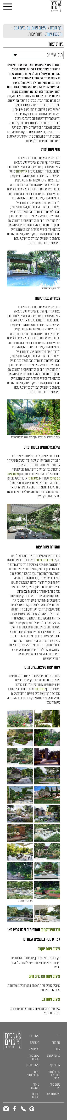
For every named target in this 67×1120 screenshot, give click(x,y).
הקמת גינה (34, 1049)
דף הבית (56, 28)
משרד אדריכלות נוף (33, 1073)
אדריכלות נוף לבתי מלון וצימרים (54, 1075)
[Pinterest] (31, 1108)
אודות (57, 1049)
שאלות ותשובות (35, 1086)
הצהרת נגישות (53, 1094)
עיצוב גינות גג (51, 999)
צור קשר (56, 1042)
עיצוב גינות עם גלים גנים (30, 28)
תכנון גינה (34, 1042)
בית (58, 1036)
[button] (15, 55)
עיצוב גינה (34, 1036)
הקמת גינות (53, 34)
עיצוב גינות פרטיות (34, 1057)
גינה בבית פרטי (44, 560)
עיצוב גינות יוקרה (49, 949)
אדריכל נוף (21, 171)
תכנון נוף (39, 689)
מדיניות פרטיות (35, 1095)
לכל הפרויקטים (50, 930)
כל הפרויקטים (53, 1056)
